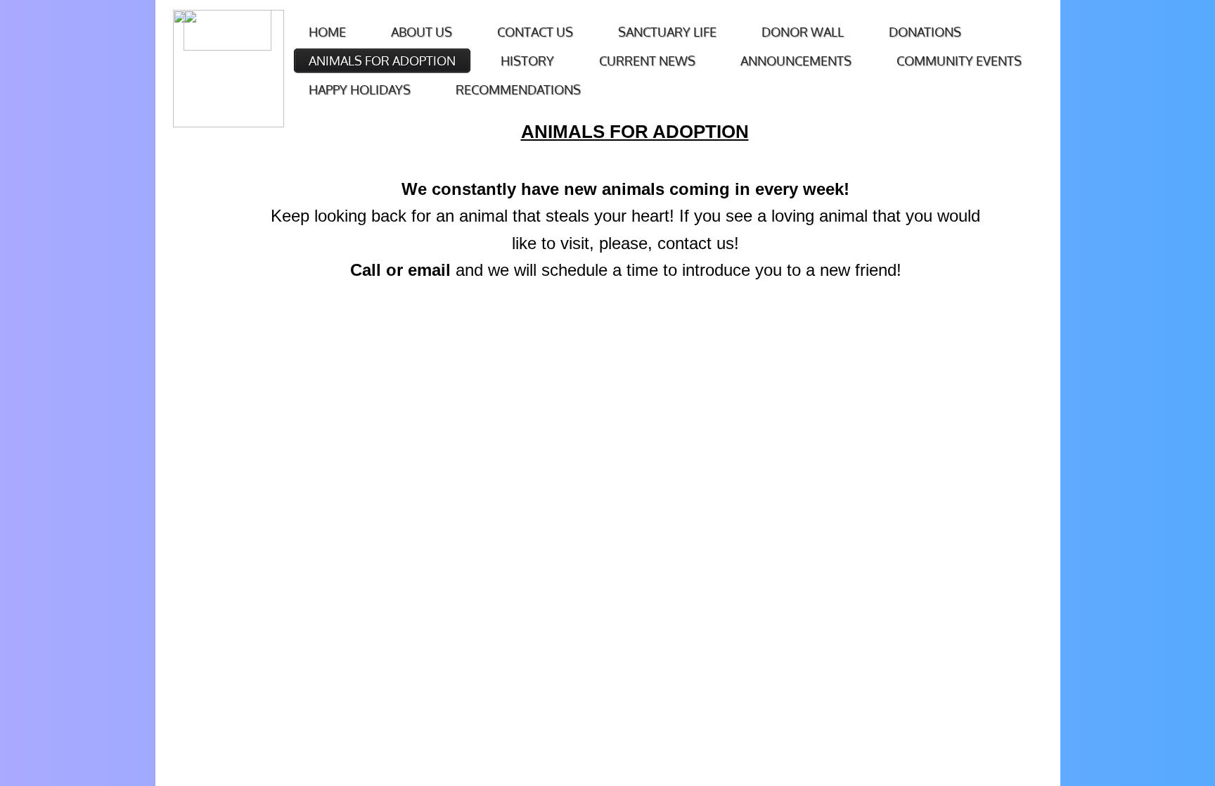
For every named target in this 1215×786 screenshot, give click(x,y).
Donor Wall (802, 31)
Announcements (795, 60)
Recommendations (518, 89)
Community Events (959, 60)
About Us (421, 31)
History (527, 60)
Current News (647, 60)
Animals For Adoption (382, 60)
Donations (925, 31)
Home (327, 31)
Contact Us (535, 31)
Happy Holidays (360, 89)
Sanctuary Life (667, 31)
